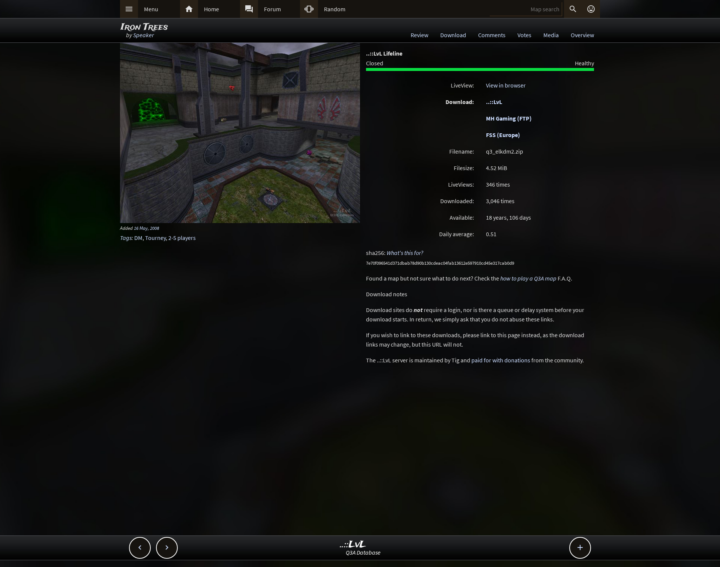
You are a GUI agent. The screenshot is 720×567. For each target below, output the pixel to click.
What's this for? (405, 252)
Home (211, 9)
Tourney (155, 237)
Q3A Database (363, 552)
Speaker (143, 35)
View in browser (506, 85)
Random (334, 9)
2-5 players (182, 237)
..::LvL (494, 102)
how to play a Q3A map (528, 278)
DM (138, 237)
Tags (126, 237)
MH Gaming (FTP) (509, 118)
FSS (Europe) (503, 135)
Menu (151, 9)
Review (419, 35)
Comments (492, 35)
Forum (272, 9)
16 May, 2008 (146, 228)
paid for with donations (500, 360)
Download (453, 35)
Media (551, 35)
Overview (582, 35)
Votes (524, 35)
